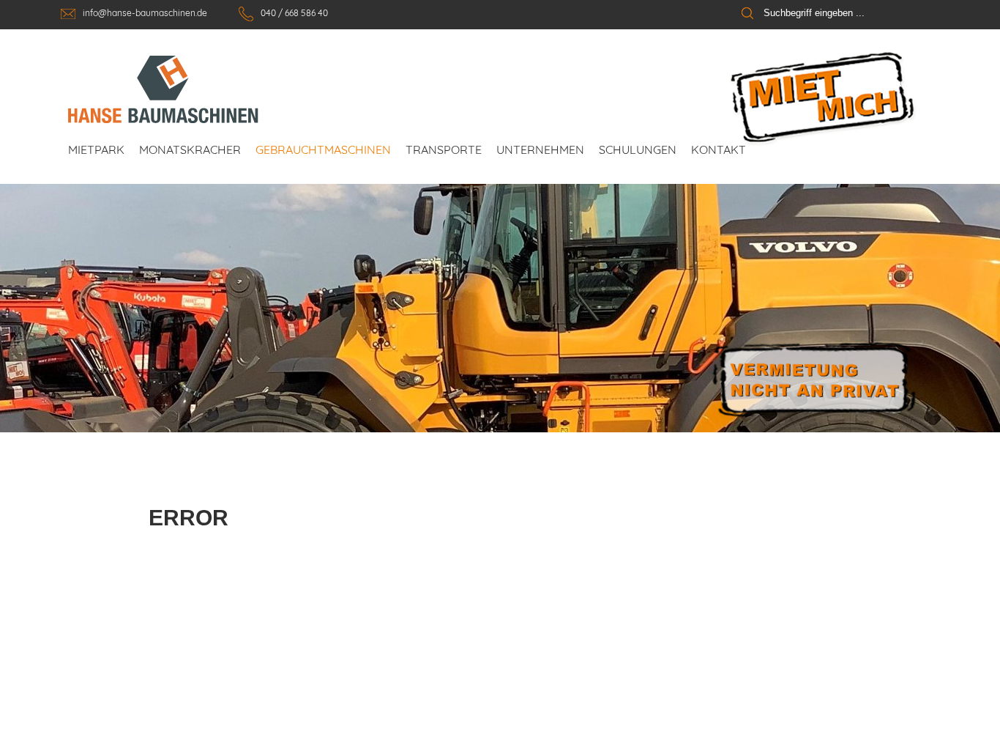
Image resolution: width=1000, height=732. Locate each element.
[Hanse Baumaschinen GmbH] (163, 90)
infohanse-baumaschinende (146, 12)
